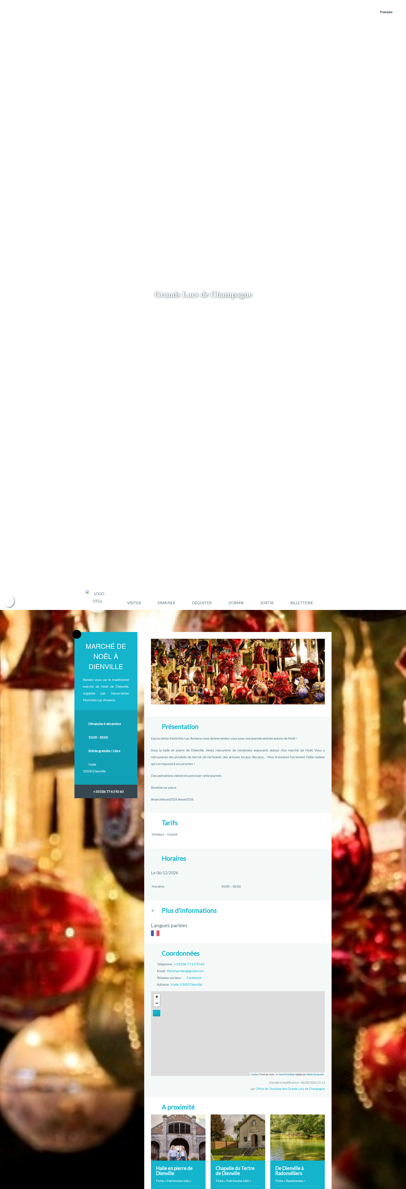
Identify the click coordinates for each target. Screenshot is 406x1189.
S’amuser (166, 603)
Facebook (194, 978)
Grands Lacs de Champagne (203, 294)
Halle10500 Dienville (94, 767)
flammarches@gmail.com (185, 971)
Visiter (134, 603)
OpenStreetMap (286, 1074)
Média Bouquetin (315, 1074)
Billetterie (301, 603)
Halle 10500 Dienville (186, 984)
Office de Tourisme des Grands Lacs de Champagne (290, 1089)
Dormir (236, 603)
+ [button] (156, 996)
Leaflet (254, 1074)
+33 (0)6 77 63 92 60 (108, 791)
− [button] (156, 1003)
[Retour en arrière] (76, 634)
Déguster (202, 603)
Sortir (266, 603)
